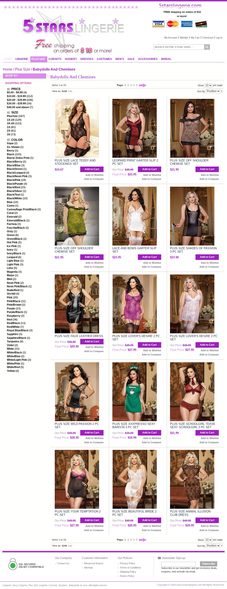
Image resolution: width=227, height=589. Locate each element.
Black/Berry (14, 161)
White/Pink (13, 363)
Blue (10, 202)
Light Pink (13, 264)
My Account (170, 37)
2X (8, 130)
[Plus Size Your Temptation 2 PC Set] (77, 452)
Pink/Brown (14, 304)
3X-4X (10, 123)
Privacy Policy (127, 563)
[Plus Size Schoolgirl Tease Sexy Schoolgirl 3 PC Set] (192, 364)
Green (11, 235)
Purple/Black (15, 312)
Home (7, 69)
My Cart (195, 37)
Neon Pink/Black (17, 286)
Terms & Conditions (130, 567)
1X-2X (10, 119)
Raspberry (13, 315)
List (70, 91)
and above (18, 107)
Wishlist (184, 37)
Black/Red (13, 187)
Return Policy (127, 576)
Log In (219, 37)
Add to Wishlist (95, 175)
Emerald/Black (16, 220)
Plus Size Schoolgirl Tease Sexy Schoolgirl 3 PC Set (192, 425)
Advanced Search (93, 563)
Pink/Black (13, 301)
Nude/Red (13, 290)
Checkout (207, 37)
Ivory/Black (14, 253)
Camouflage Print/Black (22, 209)
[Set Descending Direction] (222, 91)
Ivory (10, 249)
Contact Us (63, 563)
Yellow (11, 370)
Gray (10, 231)
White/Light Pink (17, 359)
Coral (10, 213)
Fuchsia (12, 224)
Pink (9, 297)
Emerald (12, 216)
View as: (56, 91)
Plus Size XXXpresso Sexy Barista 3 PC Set (133, 425)
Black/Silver (14, 191)
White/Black (14, 352)
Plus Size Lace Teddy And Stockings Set (75, 162)
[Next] (143, 85)
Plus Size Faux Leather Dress (79, 336)
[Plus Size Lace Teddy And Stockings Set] (77, 101)
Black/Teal (13, 194)
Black (10, 154)
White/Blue (13, 356)
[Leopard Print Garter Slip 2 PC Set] (134, 101)
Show (201, 85)
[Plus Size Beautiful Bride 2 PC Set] (134, 452)
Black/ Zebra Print (18, 157)
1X (8, 127)
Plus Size (22, 69)
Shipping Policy (128, 571)
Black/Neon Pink (17, 176)
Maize (10, 275)
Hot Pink (12, 242)
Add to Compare (94, 179)
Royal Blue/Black (18, 330)
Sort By (201, 91)
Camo (10, 205)
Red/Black (13, 323)
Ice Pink (12, 246)
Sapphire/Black (17, 338)
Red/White (13, 326)
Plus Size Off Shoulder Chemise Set (189, 162)
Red (9, 319)
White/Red (13, 367)
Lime (10, 268)
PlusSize (12, 116)
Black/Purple (15, 183)
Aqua (10, 143)
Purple (11, 308)
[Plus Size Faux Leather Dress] (77, 276)
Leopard (12, 257)
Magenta (12, 271)
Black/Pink (13, 180)
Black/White (14, 198)
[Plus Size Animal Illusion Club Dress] (192, 452)
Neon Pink (13, 282)
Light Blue (13, 260)
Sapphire (12, 334)
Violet (10, 345)
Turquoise (13, 341)
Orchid (11, 293)
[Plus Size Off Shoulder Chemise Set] (192, 101)
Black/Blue (14, 165)
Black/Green (15, 169)
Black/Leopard (16, 172)
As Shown (13, 147)
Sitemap (88, 567)
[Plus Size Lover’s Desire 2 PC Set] (134, 276)
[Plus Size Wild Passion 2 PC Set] (77, 364)
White (10, 348)
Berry (10, 150)
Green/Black (15, 238)
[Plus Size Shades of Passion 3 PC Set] (192, 188)
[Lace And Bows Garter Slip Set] (134, 188)
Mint (9, 279)
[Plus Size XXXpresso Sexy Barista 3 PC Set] (134, 364)
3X (8, 134)
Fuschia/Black (16, 227)
